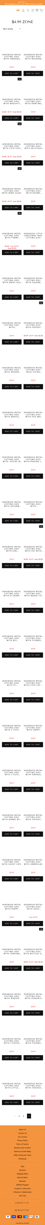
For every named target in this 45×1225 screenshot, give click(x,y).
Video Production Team (22, 1155)
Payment (22, 1170)
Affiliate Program (22, 1185)
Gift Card (22, 1196)
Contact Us (22, 1133)
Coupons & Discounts (22, 1188)
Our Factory (22, 1137)
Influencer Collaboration (22, 1192)
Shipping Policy (22, 1174)
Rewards (22, 1181)
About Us (22, 1129)
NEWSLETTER (22, 1210)
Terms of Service (22, 1144)
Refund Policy (22, 1177)
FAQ (22, 1166)
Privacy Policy (22, 1140)
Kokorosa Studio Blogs (22, 1151)
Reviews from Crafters (22, 1148)
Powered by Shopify (22, 1223)
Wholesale (22, 1159)
